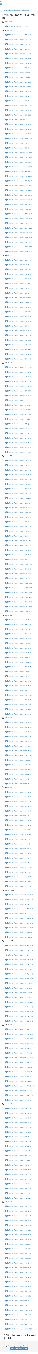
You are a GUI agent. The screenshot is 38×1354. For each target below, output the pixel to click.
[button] (1, 2)
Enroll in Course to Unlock (19, 1348)
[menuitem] (1, 4)
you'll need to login (27, 1346)
